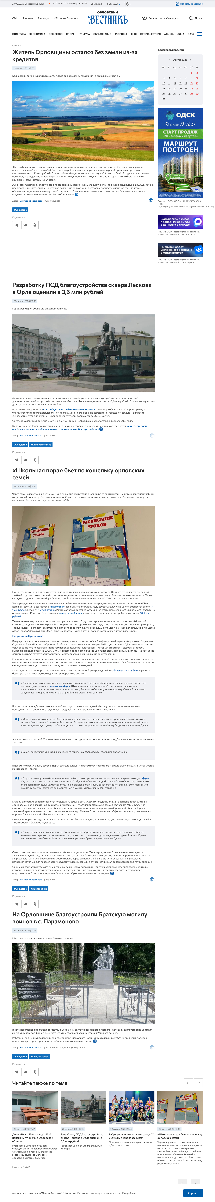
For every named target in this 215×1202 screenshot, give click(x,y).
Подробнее (129, 1192)
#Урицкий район (39, 1056)
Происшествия (150, 33)
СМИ (15, 18)
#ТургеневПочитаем (66, 18)
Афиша (169, 33)
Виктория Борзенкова (31, 200)
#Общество (20, 209)
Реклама (28, 18)
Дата (191, 33)
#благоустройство (40, 444)
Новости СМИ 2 (21, 1167)
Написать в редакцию (191, 3)
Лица (180, 33)
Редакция (43, 18)
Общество (56, 33)
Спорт (70, 33)
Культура (84, 33)
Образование (102, 33)
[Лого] (107, 17)
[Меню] (199, 34)
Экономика (37, 33)
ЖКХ (134, 33)
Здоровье (121, 33)
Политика (19, 33)
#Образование (38, 888)
